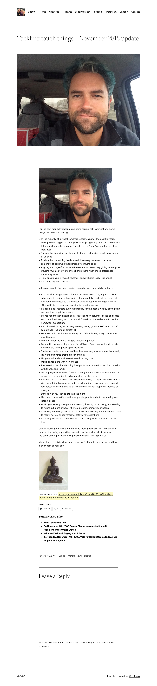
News (79, 556)
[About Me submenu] (60, 12)
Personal (87, 556)
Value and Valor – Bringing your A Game (64, 533)
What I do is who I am (55, 522)
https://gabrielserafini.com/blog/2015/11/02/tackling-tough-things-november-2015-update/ (76, 496)
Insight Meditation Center (69, 294)
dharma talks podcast (92, 298)
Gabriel (31, 11)
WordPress (134, 676)
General (71, 556)
